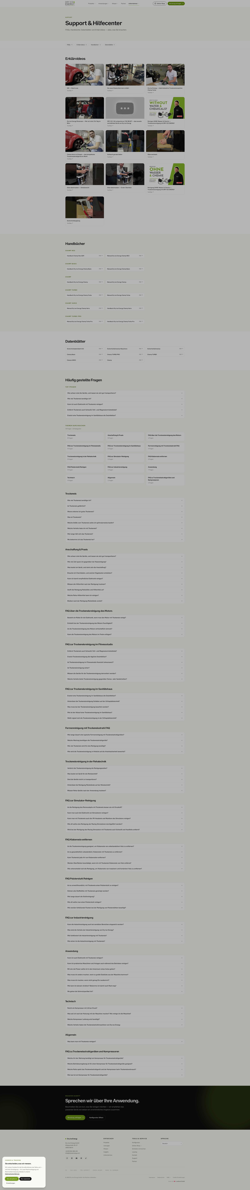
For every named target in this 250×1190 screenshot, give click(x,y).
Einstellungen (10, 1183)
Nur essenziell (25, 1179)
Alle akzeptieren (12, 1179)
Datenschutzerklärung (12, 1174)
